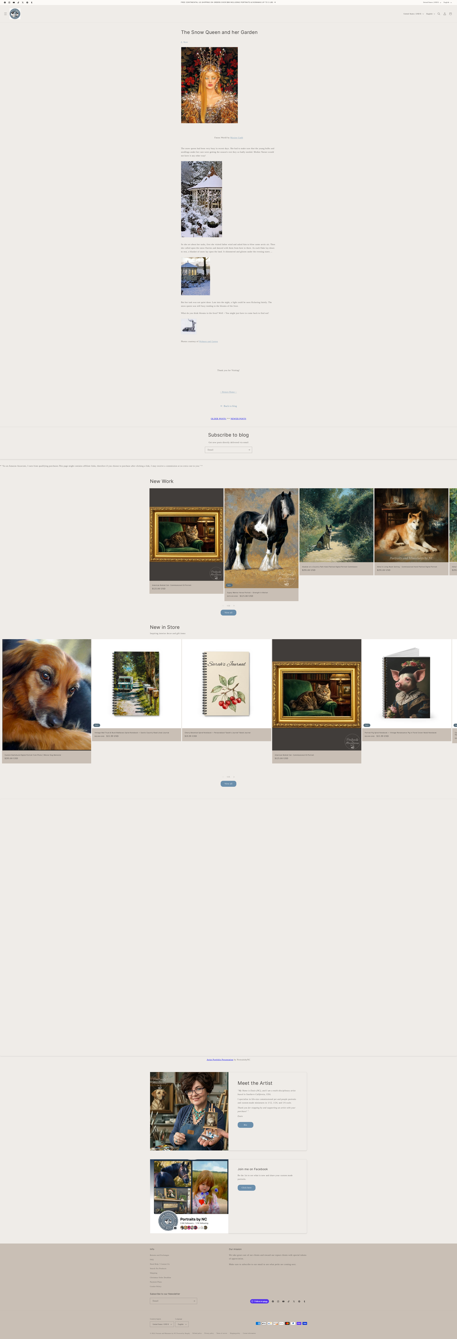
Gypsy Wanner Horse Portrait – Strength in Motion (247, 593)
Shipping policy (235, 1333)
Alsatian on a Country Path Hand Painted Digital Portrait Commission (329, 567)
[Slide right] (234, 605)
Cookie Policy (155, 1286)
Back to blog (230, 406)
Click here (247, 1188)
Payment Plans (156, 1282)
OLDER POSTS (219, 419)
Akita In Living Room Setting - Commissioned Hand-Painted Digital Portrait (407, 567)
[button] (5, 14)
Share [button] (185, 42)
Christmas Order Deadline (160, 1277)
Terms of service (221, 1333)
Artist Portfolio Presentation (220, 1059)
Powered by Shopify (183, 1333)
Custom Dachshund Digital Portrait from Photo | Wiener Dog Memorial (33, 755)
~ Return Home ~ (228, 392)
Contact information (249, 1333)
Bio (245, 1125)
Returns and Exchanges (159, 1255)
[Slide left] (223, 605)
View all (229, 612)
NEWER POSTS (238, 419)
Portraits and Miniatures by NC (166, 1333)
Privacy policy (209, 1333)
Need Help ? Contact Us (160, 1264)
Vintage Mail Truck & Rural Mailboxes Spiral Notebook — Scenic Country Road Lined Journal (132, 733)
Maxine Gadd (236, 137)
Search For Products (158, 1268)
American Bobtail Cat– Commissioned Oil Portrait (171, 585)
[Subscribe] (249, 450)
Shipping (153, 1273)
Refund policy (197, 1333)
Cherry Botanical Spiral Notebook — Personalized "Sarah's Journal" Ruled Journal (217, 733)
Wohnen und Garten (208, 341)
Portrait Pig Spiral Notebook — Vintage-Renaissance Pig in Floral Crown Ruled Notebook (401, 733)
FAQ (152, 1259)
